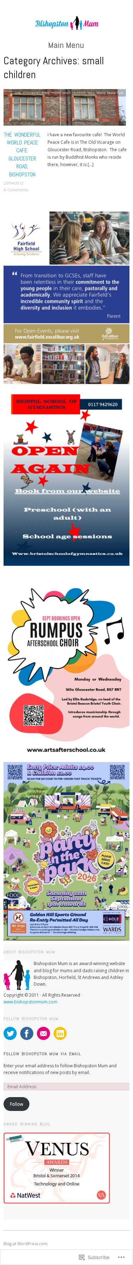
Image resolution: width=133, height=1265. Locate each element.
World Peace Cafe (109, 93)
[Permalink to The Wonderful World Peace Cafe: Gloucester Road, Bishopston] (65, 109)
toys (91, 93)
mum (55, 93)
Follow (16, 1104)
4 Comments (16, 189)
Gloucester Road (36, 93)
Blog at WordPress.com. (26, 1243)
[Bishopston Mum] (66, 26)
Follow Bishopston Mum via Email (42, 1054)
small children (73, 93)
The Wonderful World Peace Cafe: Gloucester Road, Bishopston (22, 154)
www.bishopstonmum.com (30, 1002)
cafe (18, 93)
